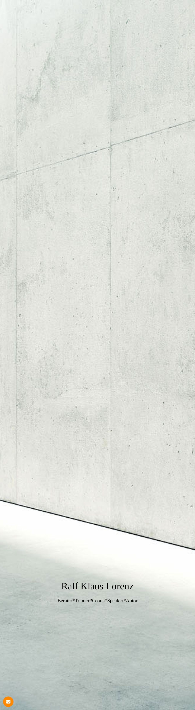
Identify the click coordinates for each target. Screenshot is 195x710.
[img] (97, 355)
